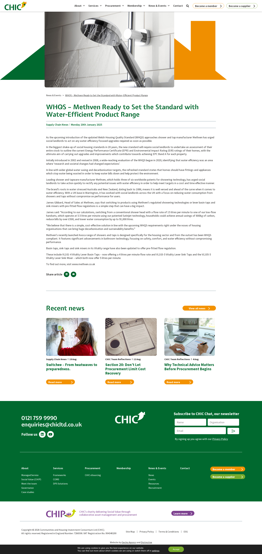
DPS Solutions (60, 483)
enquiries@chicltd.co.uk (51, 424)
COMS (56, 479)
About (78, 5)
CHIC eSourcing (93, 475)
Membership (135, 5)
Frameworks (59, 475)
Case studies (27, 492)
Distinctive (146, 542)
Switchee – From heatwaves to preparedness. (71, 366)
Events (152, 479)
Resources (153, 483)
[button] (66, 274)
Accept (176, 549)
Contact (178, 5)
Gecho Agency (129, 542)
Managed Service (30, 475)
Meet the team (29, 483)
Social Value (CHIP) (31, 479)
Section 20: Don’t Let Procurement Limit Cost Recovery (125, 369)
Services (93, 5)
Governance (27, 487)
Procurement (113, 5)
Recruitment (155, 487)
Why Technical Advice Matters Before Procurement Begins (189, 366)
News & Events (157, 5)
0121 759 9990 (39, 418)
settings (155, 550)
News (151, 475)
